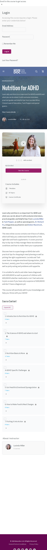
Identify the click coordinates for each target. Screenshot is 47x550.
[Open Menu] (3, 71)
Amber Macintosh (35, 225)
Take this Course (23, 171)
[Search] (37, 71)
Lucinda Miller (38, 219)
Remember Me (10, 43)
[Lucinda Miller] (8, 446)
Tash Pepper (9, 222)
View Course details (9, 112)
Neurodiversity (8, 81)
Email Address (7, 26)
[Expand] (5, 323)
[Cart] (42, 71)
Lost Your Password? (10, 60)
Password (6, 37)
